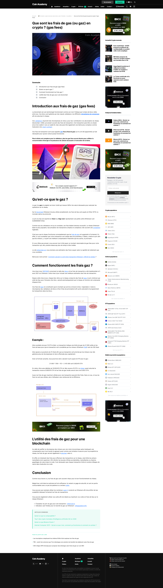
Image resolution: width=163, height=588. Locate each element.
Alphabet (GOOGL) (113, 269)
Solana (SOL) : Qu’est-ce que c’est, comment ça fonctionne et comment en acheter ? (122, 122)
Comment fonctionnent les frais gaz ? (51, 92)
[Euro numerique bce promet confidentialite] (108, 48)
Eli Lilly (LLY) (111, 295)
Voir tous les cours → (118, 251)
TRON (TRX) (111, 234)
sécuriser (64, 453)
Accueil (34, 16)
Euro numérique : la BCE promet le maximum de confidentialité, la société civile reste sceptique (121, 48)
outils (67, 485)
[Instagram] (134, 6)
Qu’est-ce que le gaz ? (46, 89)
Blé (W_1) (110, 391)
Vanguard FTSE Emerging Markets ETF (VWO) (118, 342)
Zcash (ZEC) (111, 244)
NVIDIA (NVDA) (112, 262)
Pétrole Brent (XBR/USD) (114, 360)
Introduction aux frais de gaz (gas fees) (52, 87)
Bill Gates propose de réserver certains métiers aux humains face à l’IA (121, 58)
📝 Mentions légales (114, 565)
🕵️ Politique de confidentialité (117, 567)
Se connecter (107, 2)
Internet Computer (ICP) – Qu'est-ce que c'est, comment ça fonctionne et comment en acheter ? (66, 525)
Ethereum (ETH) (112, 220)
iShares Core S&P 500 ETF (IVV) (116, 317)
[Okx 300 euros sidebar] (118, 24)
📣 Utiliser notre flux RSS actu (117, 559)
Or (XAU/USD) (111, 370)
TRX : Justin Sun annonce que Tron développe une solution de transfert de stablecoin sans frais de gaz (63, 542)
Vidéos (64, 564)
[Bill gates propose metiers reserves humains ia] (108, 58)
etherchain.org (41, 250)
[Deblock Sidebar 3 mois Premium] (118, 97)
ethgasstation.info (81, 506)
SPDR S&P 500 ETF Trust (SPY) (116, 314)
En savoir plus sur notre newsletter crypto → (118, 202)
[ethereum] (108, 131)
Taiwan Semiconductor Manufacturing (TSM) (118, 280)
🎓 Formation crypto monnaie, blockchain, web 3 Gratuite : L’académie (55, 16)
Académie (78, 558)
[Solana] (108, 121)
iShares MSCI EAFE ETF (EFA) (116, 324)
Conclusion (42, 97)
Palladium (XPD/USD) (113, 377)
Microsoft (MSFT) (112, 272)
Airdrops (78, 561)
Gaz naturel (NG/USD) (114, 374)
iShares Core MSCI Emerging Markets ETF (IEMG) (118, 337)
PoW (85, 347)
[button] (129, 2)
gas (61, 132)
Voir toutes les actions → (118, 298)
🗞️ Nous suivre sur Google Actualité (118, 558)
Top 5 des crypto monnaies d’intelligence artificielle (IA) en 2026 (55, 519)
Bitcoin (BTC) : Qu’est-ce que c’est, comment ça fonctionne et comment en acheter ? (122, 141)
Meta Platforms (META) (114, 288)
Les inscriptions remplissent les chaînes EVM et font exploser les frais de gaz (56, 538)
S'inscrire (120, 2)
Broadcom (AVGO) (113, 284)
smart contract (47, 127)
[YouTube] (130, 6)
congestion (96, 227)
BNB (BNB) (111, 223)
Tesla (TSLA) (111, 291)
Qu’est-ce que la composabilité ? (45, 516)
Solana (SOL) (111, 230)
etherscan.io (71, 504)
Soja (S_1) (110, 388)
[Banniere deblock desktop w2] (66, 187)
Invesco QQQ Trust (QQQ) (115, 321)
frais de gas (75, 234)
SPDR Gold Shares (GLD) (114, 327)
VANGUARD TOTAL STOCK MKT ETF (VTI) (118, 309)
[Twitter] (126, 6)
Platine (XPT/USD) (113, 381)
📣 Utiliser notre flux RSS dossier (117, 561)
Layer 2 (65, 490)
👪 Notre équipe (113, 564)
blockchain (39, 212)
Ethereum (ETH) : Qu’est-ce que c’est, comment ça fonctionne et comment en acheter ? (122, 132)
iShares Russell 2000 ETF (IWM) (116, 346)
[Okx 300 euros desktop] (66, 426)
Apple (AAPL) (111, 265)
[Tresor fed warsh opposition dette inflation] (108, 79)
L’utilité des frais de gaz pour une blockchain (53, 95)
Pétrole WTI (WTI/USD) (114, 367)
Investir (90, 561)
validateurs (39, 121)
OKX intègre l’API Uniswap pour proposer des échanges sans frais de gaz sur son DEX (58, 545)
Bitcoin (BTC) (111, 216)
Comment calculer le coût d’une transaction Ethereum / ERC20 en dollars (71, 257)
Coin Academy (39, 4)
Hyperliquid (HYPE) (113, 237)
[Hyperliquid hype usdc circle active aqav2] (108, 68)
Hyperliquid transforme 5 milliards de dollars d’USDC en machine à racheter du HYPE (121, 68)
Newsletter (121, 6)
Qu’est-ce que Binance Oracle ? (45, 522)
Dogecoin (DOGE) (112, 241)
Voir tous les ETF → (118, 350)
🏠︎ (62, 558)
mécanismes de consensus (90, 114)
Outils (76, 564)
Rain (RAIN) (111, 248)
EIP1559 (45, 271)
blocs (66, 271)
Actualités (90, 558)
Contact (90, 564)
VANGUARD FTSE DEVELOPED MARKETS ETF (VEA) (116, 332)
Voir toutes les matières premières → (118, 395)
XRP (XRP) (110, 227)
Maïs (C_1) (110, 363)
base (85, 278)
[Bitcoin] (108, 140)
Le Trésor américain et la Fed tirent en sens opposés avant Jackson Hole (121, 79)
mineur (82, 368)
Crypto (64, 561)
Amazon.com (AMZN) (114, 276)
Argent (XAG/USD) (113, 384)
